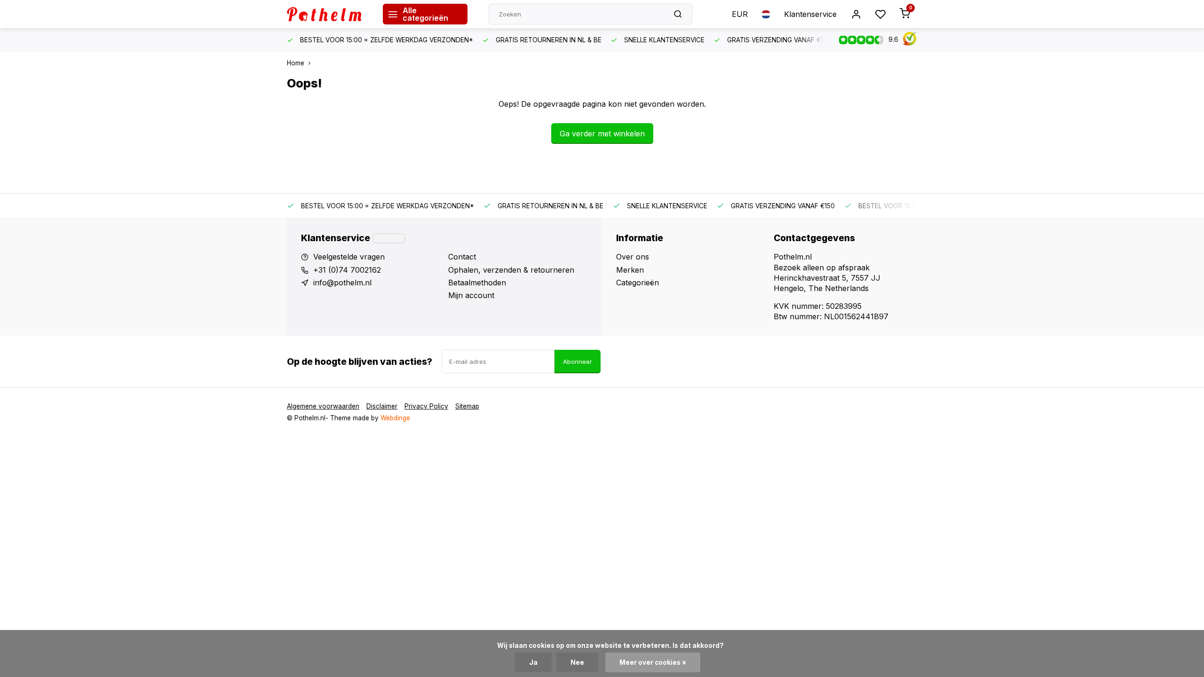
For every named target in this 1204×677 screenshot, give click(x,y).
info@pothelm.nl (342, 282)
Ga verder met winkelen (602, 133)
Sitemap (467, 406)
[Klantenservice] (388, 238)
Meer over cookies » (652, 662)
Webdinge (395, 418)
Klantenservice (810, 14)
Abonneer (577, 361)
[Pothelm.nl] (328, 14)
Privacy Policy (426, 406)
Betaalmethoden (477, 282)
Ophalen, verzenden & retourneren (511, 270)
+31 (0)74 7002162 (347, 270)
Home (295, 63)
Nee (577, 662)
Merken (630, 270)
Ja (533, 662)
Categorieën (637, 282)
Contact (462, 256)
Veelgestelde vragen (349, 256)
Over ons (632, 256)
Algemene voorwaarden (323, 406)
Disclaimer (381, 406)
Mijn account (471, 295)
